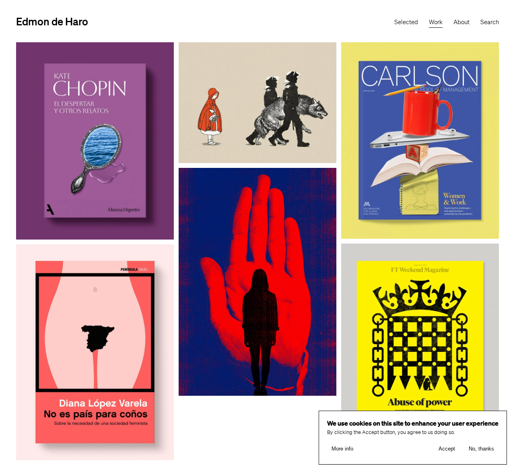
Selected (406, 22)
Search (489, 22)
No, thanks (481, 449)
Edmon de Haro (52, 21)
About (461, 22)
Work (436, 22)
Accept (447, 449)
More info (342, 449)
